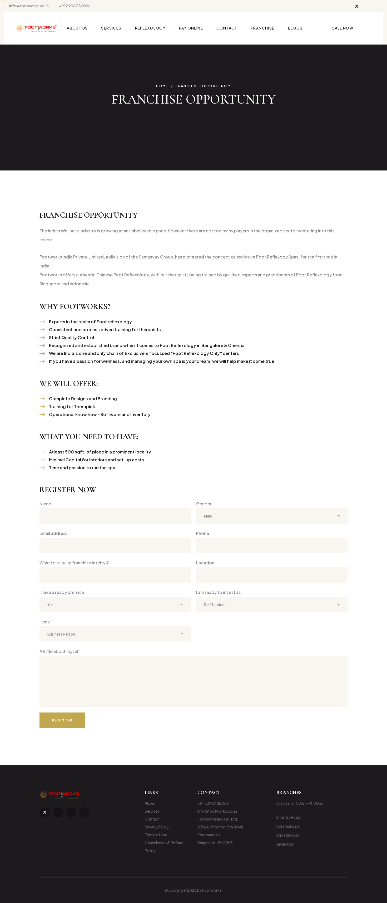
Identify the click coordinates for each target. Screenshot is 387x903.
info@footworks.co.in (29, 6)
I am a (45, 621)
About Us (77, 28)
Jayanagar (285, 844)
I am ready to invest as (218, 592)
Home (162, 86)
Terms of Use (156, 834)
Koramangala (288, 826)
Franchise (263, 28)
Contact (226, 28)
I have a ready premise (61, 592)
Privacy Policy (156, 826)
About (150, 803)
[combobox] (272, 516)
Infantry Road (288, 817)
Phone (202, 533)
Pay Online (191, 28)
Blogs (295, 28)
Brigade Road (288, 835)
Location (205, 562)
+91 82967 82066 (75, 6)
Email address (53, 533)
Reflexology (150, 28)
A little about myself (59, 651)
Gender (204, 503)
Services (111, 28)
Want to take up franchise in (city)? (74, 562)
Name (45, 503)
